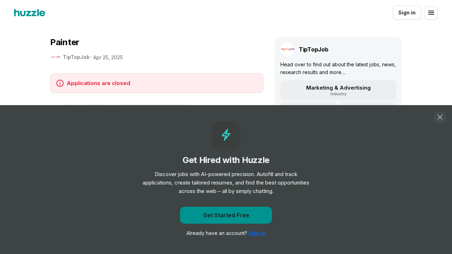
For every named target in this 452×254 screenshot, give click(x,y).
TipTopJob (76, 57)
